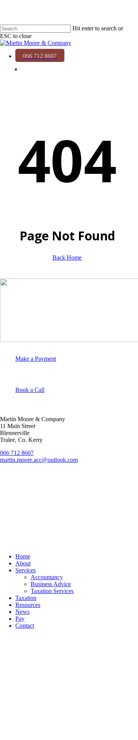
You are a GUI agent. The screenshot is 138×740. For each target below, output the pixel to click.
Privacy (10, 500)
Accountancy (47, 577)
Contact (24, 625)
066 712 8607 (17, 453)
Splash (17, 539)
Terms (8, 513)
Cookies (11, 526)
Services (25, 570)
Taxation (25, 598)
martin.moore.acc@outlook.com (39, 460)
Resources (27, 605)
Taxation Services (52, 591)
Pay (20, 618)
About (23, 563)
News (22, 611)
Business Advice (51, 584)
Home (22, 556)
